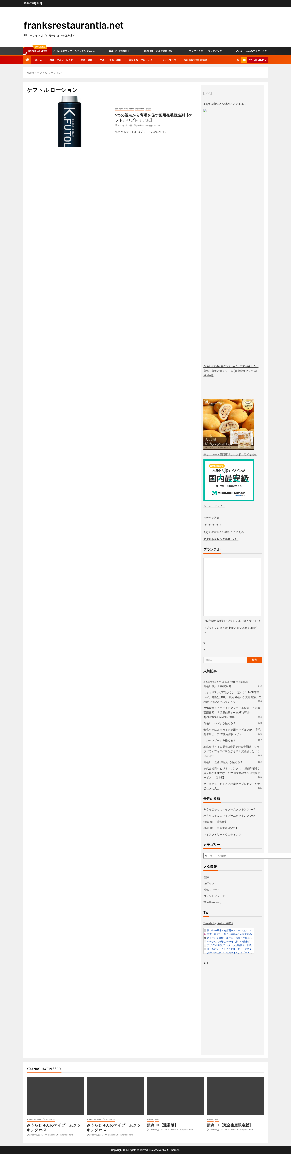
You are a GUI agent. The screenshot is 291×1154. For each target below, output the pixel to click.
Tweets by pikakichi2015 (218, 923)
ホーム (38, 60)
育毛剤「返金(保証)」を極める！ (223, 762)
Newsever (156, 1150)
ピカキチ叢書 (211, 517)
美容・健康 (86, 60)
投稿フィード (211, 889)
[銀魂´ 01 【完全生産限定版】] (235, 1096)
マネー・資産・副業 (110, 60)
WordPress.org (212, 902)
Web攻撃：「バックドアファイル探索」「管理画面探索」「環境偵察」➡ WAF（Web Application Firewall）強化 (231, 712)
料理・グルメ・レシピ (61, 60)
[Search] (238, 60)
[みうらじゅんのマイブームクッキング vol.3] (55, 1096)
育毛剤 (148, 109)
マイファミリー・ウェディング (190, 51)
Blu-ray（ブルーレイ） (141, 60)
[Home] (27, 60)
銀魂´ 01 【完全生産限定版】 (144, 51)
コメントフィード (214, 896)
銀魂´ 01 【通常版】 (104, 51)
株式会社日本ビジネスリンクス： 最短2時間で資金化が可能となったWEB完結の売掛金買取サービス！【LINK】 (231, 773)
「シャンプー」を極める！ (219, 740)
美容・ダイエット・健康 (124, 109)
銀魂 (157, 1119)
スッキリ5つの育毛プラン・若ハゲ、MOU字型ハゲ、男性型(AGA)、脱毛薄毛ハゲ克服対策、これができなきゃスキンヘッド (232, 697)
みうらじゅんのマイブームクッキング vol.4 (229, 815)
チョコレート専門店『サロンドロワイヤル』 (230, 454)
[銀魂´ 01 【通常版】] (175, 1096)
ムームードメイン (214, 506)
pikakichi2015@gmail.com (148, 125)
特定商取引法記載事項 (195, 60)
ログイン (208, 883)
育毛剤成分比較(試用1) (217, 686)
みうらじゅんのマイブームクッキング (41, 1119)
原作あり (150, 1119)
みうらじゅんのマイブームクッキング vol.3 (244, 51)
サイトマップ (169, 60)
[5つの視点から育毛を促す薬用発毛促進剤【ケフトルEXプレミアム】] (70, 121)
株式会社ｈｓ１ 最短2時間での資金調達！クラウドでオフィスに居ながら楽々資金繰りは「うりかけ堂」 (231, 751)
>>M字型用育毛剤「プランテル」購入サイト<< (231, 620)
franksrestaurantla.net (73, 25)
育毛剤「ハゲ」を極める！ (219, 723)
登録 (206, 877)
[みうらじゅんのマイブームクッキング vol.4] (115, 1096)
